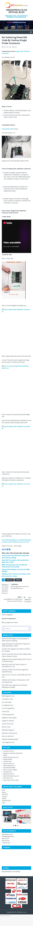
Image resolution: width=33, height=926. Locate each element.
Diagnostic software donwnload (12, 753)
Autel (3, 790)
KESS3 (5, 755)
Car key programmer (8, 714)
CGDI (3, 803)
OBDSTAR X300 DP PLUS (10, 757)
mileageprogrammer (8, 836)
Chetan (5, 915)
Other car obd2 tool (8, 736)
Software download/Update (10, 739)
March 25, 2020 (7, 47)
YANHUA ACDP (6, 800)
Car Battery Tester (7, 699)
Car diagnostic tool (7, 705)
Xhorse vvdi (5, 838)
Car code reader (6, 702)
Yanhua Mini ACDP (7, 129)
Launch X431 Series (7, 724)
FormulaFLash (7, 772)
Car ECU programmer (8, 708)
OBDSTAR (5, 794)
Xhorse (4, 792)
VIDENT (4, 798)
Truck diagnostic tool (8, 742)
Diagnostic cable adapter (9, 718)
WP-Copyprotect (9, 915)
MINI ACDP (9, 580)
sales (15, 47)
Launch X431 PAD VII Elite (11, 780)
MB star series (6, 727)
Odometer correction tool (9, 733)
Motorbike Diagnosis (8, 730)
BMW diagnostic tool (8, 696)
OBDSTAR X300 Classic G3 (11, 776)
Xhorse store (5, 840)
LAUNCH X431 (7, 761)
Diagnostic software (8, 721)
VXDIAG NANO (7, 759)
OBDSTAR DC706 (8, 774)
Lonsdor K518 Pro (8, 751)
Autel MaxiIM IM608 (9, 768)
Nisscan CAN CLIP (8, 763)
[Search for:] (16, 628)
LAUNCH (4, 796)
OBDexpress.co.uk (7, 834)
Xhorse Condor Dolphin (10, 770)
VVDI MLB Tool (7, 778)
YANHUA (18, 580)
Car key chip (5, 711)
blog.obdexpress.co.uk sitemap (11, 871)
